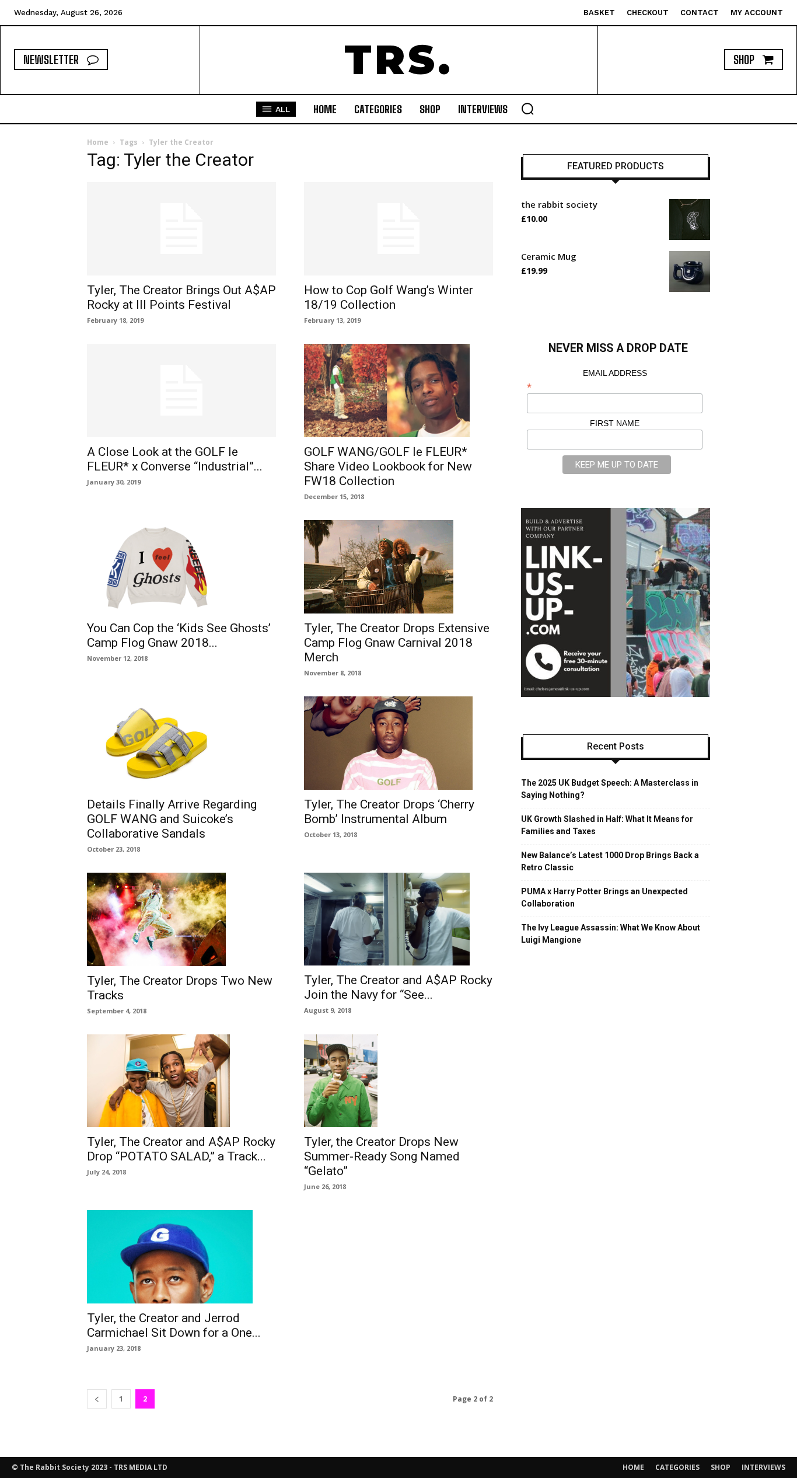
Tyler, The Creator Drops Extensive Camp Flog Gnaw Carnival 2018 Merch (397, 642)
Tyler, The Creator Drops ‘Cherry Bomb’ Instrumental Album (389, 811)
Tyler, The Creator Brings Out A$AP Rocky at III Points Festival (181, 297)
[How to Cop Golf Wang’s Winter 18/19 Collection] (398, 229)
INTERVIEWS (763, 1467)
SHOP (720, 1467)
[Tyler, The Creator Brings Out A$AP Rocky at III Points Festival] (181, 229)
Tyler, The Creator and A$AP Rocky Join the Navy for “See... (398, 987)
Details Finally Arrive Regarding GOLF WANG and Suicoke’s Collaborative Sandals (172, 819)
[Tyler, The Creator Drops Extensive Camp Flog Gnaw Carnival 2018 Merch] (398, 566)
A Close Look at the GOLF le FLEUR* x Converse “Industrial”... (175, 459)
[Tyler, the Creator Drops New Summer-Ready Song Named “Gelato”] (398, 1081)
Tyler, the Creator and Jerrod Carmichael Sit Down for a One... (174, 1325)
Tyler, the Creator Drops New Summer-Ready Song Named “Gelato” (382, 1156)
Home (98, 142)
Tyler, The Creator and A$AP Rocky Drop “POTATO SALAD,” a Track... (181, 1149)
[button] (527, 109)
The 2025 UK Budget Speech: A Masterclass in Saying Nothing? (609, 789)
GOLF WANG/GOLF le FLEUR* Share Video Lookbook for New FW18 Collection (388, 466)
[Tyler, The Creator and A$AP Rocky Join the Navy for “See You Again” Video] (398, 919)
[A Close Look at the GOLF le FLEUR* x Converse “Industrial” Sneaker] (181, 390)
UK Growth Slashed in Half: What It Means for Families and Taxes (607, 825)
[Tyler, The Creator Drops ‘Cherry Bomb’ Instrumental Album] (398, 743)
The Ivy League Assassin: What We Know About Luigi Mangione (610, 933)
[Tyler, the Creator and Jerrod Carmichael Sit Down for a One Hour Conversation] (181, 1256)
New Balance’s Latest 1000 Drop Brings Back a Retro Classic (610, 861)
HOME (633, 1467)
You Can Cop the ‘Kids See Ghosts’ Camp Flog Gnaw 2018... (179, 635)
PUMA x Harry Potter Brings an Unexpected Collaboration (604, 897)
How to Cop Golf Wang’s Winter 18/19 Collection (388, 297)
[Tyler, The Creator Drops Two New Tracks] (181, 919)
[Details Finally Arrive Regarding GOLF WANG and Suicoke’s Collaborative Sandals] (181, 743)
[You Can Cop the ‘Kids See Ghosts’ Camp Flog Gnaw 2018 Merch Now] (181, 566)
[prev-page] (97, 1399)
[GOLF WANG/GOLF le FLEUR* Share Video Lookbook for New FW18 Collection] (398, 390)
